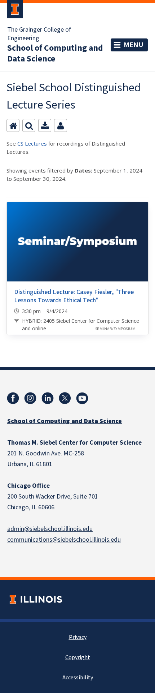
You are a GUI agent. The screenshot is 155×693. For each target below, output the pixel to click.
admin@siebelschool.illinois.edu (50, 528)
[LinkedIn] (48, 398)
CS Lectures (32, 143)
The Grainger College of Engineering (39, 34)
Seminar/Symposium (116, 328)
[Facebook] (13, 398)
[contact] (60, 125)
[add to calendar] (44, 125)
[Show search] (28, 125)
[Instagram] (30, 398)
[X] (65, 398)
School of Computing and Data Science (55, 53)
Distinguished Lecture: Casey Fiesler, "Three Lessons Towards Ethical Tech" (74, 296)
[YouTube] (82, 398)
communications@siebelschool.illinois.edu (64, 539)
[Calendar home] (12, 125)
